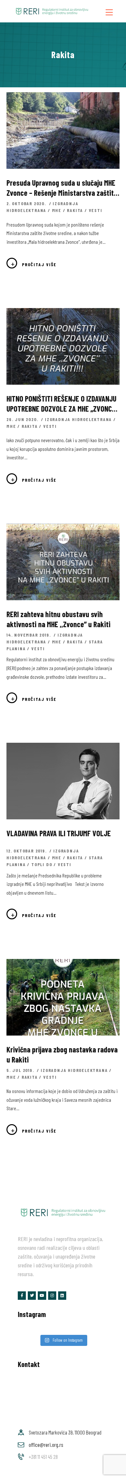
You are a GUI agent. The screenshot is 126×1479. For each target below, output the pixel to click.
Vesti (95, 210)
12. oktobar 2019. (27, 850)
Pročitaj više (39, 264)
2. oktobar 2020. (27, 203)
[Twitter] (32, 1295)
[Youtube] (42, 1295)
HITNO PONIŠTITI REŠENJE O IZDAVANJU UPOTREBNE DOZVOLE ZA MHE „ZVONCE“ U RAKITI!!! (62, 404)
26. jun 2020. (23, 419)
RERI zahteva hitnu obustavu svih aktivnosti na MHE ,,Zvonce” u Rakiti (58, 619)
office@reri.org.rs (46, 1444)
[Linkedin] (62, 1295)
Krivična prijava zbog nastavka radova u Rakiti (62, 1054)
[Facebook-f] (22, 1295)
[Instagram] (52, 1295)
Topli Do (41, 864)
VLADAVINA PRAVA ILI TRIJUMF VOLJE (58, 833)
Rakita (75, 210)
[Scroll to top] (112, 1472)
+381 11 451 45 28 (43, 1456)
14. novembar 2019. (29, 635)
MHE (56, 210)
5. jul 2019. (21, 1070)
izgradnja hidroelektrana (78, 419)
